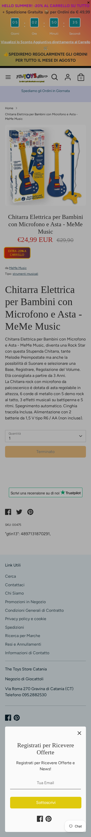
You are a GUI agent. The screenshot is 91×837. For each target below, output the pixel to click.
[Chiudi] (79, 733)
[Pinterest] (49, 819)
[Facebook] (40, 819)
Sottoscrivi (46, 802)
